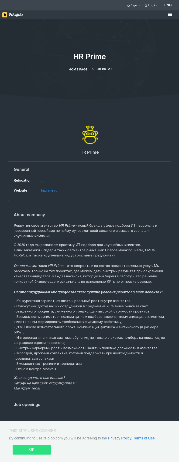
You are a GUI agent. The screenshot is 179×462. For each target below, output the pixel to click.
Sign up (135, 5)
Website (20, 190)
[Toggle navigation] (170, 14)
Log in (152, 5)
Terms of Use (144, 438)
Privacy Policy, (120, 438)
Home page (78, 69)
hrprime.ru (49, 190)
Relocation (22, 180)
